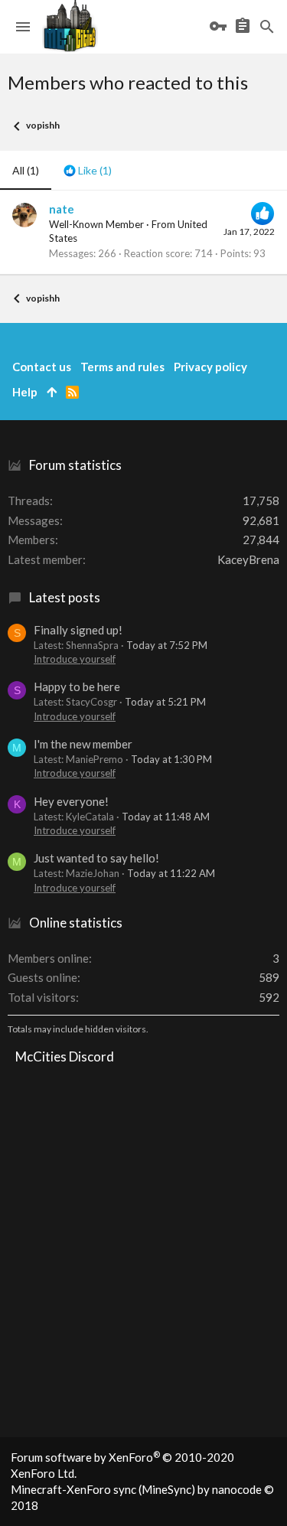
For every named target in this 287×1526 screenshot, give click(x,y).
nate (61, 209)
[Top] (51, 392)
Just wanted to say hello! (96, 858)
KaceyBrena (248, 559)
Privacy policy (210, 366)
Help (25, 392)
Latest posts (64, 597)
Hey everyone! (71, 801)
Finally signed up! (78, 630)
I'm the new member (83, 744)
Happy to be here (77, 686)
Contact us (41, 366)
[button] (23, 27)
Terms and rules (122, 366)
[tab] (87, 171)
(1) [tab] (25, 170)
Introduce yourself (75, 659)
